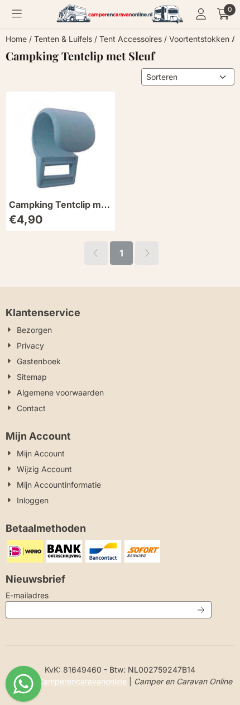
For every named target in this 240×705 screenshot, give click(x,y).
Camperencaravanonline (83, 681)
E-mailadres (101, 595)
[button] (17, 14)
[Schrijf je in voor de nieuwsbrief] (201, 609)
